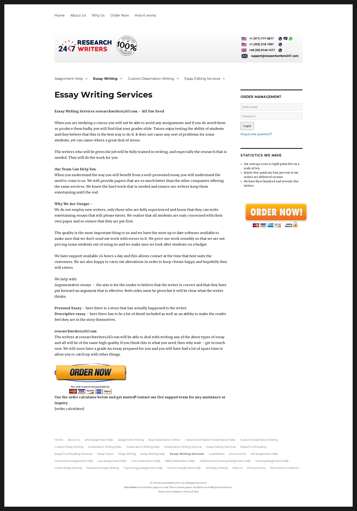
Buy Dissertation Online (164, 439)
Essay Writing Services (187, 453)
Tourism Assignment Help (184, 467)
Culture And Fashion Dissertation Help (210, 439)
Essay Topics (105, 453)
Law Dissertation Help (145, 460)
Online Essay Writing (68, 467)
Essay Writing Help (152, 453)
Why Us (98, 15)
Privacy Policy (256, 467)
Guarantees (216, 453)
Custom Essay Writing (69, 446)
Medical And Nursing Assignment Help (225, 460)
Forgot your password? (256, 134)
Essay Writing (105, 79)
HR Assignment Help (264, 453)
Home (60, 15)
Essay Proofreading (253, 446)
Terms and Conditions (284, 467)
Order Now (119, 15)
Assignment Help (69, 79)
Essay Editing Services (202, 79)
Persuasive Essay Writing (102, 467)
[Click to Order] (141, 378)
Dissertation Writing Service (183, 446)
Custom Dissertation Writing (151, 79)
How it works (145, 15)
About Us (78, 15)
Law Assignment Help (112, 460)
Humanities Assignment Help (74, 460)
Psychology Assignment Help (143, 467)
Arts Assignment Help (99, 439)
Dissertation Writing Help (104, 446)
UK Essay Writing (217, 467)
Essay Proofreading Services (74, 453)
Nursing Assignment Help (272, 460)
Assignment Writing (131, 439)
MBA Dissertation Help (180, 460)
